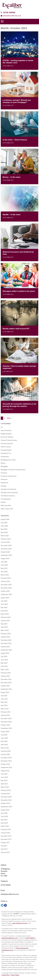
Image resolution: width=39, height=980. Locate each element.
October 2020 (5, 725)
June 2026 (4, 526)
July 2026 (4, 522)
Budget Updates (6, 434)
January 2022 (5, 676)
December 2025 (6, 545)
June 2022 (4, 660)
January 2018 (5, 833)
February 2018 (6, 829)
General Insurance (7, 443)
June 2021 (4, 699)
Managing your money (8, 460)
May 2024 (4, 607)
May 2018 (4, 820)
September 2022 (6, 650)
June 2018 (4, 816)
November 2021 (6, 682)
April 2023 (4, 627)
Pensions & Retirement (8, 476)
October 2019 (5, 764)
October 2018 (5, 803)
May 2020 (4, 741)
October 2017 (5, 842)
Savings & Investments (8, 489)
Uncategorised (6, 499)
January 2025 (5, 581)
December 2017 (6, 836)
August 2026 (5, 519)
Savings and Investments (9, 492)
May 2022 (4, 663)
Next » (9, 418)
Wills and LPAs (6, 505)
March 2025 (5, 575)
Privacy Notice (15, 975)
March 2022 (5, 669)
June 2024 (4, 604)
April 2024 (4, 611)
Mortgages (4, 466)
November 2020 (6, 722)
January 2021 (5, 715)
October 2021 (5, 686)
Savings (3, 486)
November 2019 (6, 761)
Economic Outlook (7, 437)
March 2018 (5, 826)
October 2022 (5, 647)
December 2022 (6, 640)
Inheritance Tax (6, 453)
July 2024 (4, 601)
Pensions (4, 473)
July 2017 (4, 846)
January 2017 (5, 852)
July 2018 (4, 813)
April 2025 (4, 571)
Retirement (4, 483)
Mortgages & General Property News (13, 469)
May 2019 (4, 780)
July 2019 (4, 774)
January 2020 (5, 754)
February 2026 (6, 539)
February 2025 (6, 578)
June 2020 (4, 738)
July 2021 (4, 695)
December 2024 (6, 584)
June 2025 (4, 565)
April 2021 (4, 705)
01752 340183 (9, 12)
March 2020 (5, 748)
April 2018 (4, 823)
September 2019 (6, 767)
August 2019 (5, 771)
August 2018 (5, 810)
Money (3, 463)
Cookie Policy (6, 975)
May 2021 (4, 702)
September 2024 (6, 594)
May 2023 (4, 624)
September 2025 (6, 555)
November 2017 (6, 839)
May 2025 (4, 568)
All (2, 427)
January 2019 (5, 793)
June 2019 (4, 777)
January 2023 (5, 637)
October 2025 (5, 552)
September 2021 (6, 689)
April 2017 (4, 849)
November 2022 (6, 643)
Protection (4, 479)
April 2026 (4, 532)
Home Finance (6, 447)
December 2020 (6, 718)
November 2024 (6, 588)
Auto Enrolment (6, 430)
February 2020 (6, 751)
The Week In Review (8, 496)
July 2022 (4, 656)
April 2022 (4, 666)
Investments (5, 456)
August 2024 (5, 598)
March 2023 (5, 630)
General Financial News (9, 440)
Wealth (3, 502)
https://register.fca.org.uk (19, 923)
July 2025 (4, 562)
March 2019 (5, 787)
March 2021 (5, 709)
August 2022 (5, 653)
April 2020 (4, 744)
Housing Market (6, 450)
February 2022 (6, 673)
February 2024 (6, 617)
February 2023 (6, 633)
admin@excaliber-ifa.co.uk (12, 16)
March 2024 (5, 614)
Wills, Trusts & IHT (7, 509)
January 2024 (5, 620)
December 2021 (6, 679)
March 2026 (5, 536)
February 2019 (6, 790)
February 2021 (6, 712)
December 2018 (6, 797)
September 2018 (6, 806)
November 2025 (6, 549)
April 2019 (4, 784)
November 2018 (6, 800)
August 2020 (5, 731)
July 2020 (4, 735)
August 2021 (5, 692)
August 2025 (5, 558)
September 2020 (6, 728)
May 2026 (4, 529)
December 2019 (6, 757)
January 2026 (5, 542)
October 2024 (5, 591)
